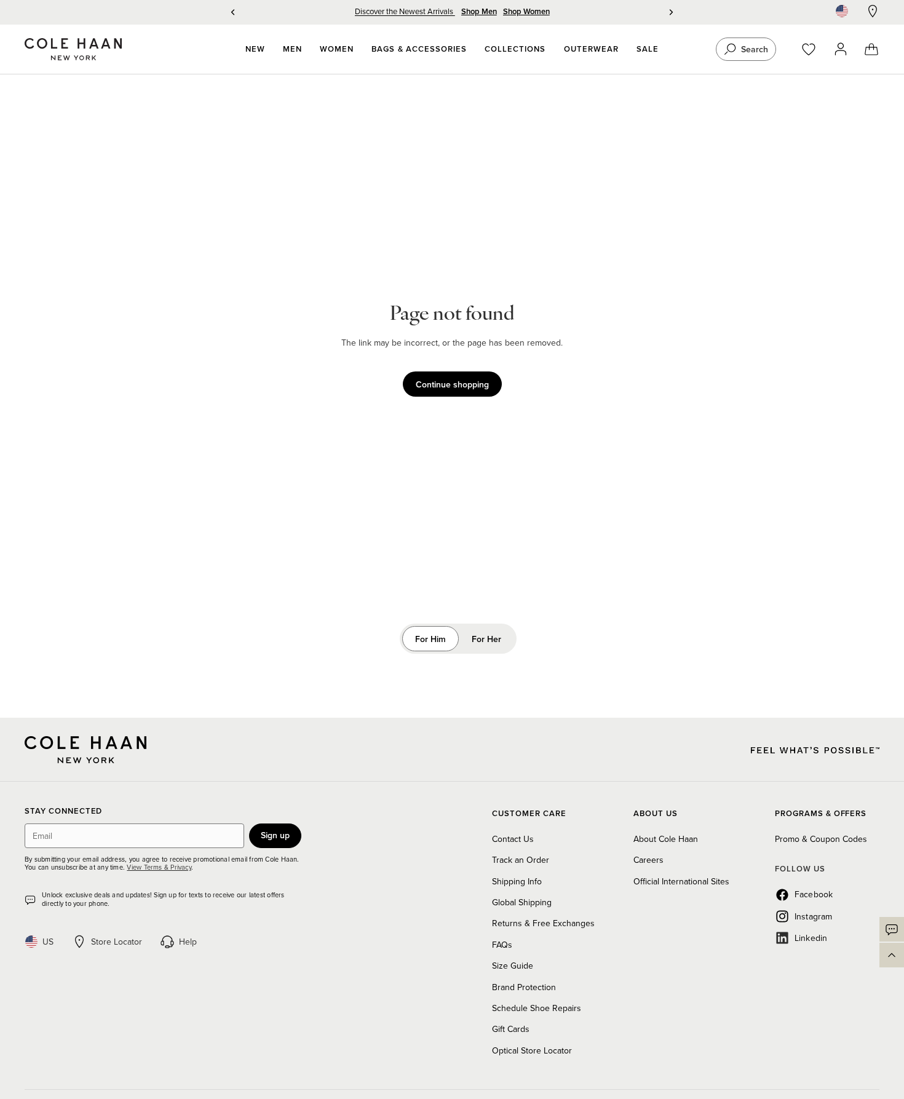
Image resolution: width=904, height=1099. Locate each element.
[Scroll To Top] (891, 955)
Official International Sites (681, 881)
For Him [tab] (430, 639)
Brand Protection (524, 987)
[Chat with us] (891, 929)
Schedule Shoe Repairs (536, 1008)
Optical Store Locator (532, 1050)
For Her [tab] (486, 639)
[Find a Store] (872, 11)
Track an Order (520, 860)
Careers (648, 860)
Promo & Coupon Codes (821, 839)
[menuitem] (255, 49)
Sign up (275, 835)
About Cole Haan (665, 839)
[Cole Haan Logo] (85, 749)
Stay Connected (63, 811)
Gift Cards (510, 1029)
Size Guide (512, 965)
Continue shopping (452, 384)
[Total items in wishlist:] (814, 49)
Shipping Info (517, 881)
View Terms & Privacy (159, 867)
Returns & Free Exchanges (543, 923)
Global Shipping (522, 902)
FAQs (502, 944)
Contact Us (513, 839)
